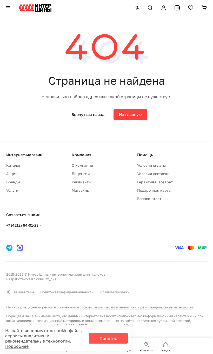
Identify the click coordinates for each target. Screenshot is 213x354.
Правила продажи (115, 292)
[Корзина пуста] (204, 7)
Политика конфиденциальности (67, 292)
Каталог (13, 165)
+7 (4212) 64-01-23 (22, 225)
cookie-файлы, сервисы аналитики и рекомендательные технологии (136, 307)
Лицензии (81, 173)
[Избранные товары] (190, 7)
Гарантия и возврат (155, 182)
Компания (81, 154)
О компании (82, 165)
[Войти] (163, 7)
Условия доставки (153, 173)
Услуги (12, 190)
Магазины (81, 190)
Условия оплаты (151, 165)
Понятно (108, 338)
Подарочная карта (154, 190)
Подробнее (17, 346)
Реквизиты (81, 182)
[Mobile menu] (8, 8)
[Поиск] (150, 7)
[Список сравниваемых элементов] (177, 7)
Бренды (13, 182)
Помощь (145, 154)
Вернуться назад (87, 114)
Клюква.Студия (43, 279)
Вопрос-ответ (149, 198)
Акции (12, 173)
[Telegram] (9, 248)
